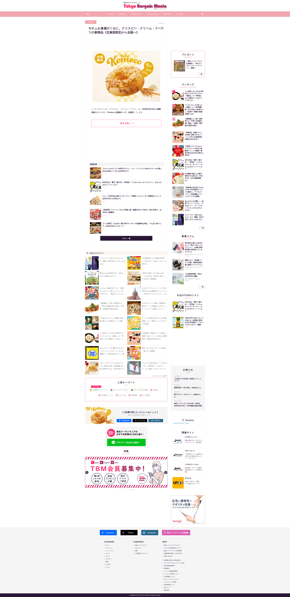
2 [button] (121, 490)
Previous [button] (87, 472)
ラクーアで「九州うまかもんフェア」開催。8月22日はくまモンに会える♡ (112, 261)
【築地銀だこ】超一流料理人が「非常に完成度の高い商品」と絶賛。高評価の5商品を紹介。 (112, 306)
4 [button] (128, 490)
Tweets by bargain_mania (181, 423)
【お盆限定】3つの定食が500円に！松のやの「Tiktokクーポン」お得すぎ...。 (154, 261)
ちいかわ (121, 395)
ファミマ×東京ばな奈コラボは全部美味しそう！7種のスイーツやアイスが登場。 (154, 321)
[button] (87, 14)
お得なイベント (106, 395)
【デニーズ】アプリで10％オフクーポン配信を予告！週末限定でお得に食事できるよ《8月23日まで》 (112, 366)
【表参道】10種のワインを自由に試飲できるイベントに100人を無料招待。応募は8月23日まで (154, 336)
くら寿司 (145, 395)
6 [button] (135, 490)
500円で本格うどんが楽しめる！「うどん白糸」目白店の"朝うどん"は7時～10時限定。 (153, 276)
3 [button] (124, 490)
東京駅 (133, 395)
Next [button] (165, 472)
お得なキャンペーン (99, 389)
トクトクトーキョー (120, 390)
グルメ (91, 22)
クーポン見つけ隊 (140, 390)
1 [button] (118, 490)
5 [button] (131, 490)
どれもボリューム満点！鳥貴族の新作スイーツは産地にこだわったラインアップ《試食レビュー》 (154, 306)
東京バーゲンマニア (145, 5)
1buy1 (154, 390)
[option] (126, 472)
